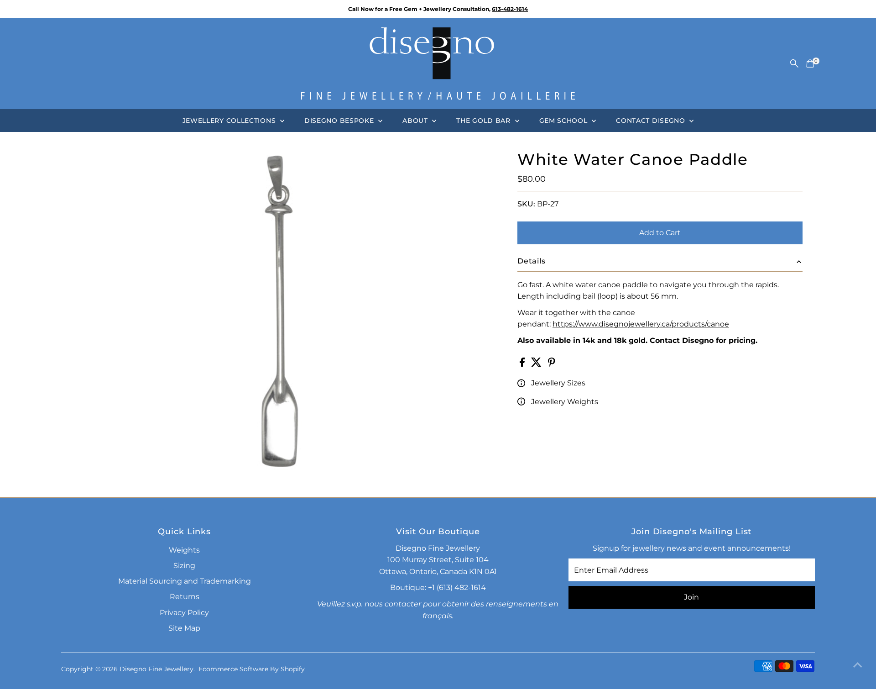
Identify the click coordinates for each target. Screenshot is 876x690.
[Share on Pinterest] (551, 364)
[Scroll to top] (858, 665)
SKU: (526, 204)
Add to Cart (660, 232)
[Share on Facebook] (523, 364)
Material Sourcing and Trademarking (184, 581)
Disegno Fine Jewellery (156, 669)
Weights (184, 550)
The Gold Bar (484, 120)
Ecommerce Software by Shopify (251, 669)
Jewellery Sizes (558, 383)
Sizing (184, 565)
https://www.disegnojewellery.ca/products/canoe (641, 324)
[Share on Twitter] (537, 364)
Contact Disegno (651, 120)
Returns (184, 596)
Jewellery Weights (564, 401)
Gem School (564, 120)
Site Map (184, 628)
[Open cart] (810, 63)
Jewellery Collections (230, 120)
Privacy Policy (184, 612)
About (416, 120)
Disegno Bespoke (340, 120)
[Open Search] (794, 63)
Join (691, 597)
